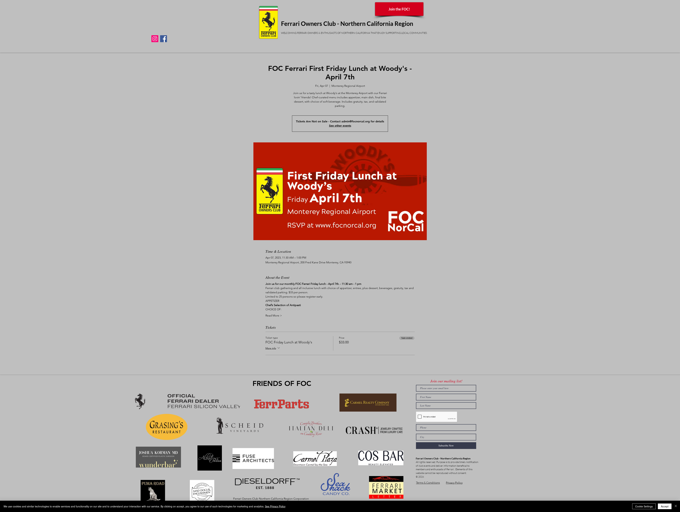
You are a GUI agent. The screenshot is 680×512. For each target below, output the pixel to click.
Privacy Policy (454, 482)
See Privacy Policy (275, 506)
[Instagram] (154, 38)
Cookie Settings (644, 506)
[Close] (676, 506)
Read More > (273, 315)
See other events (340, 125)
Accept (664, 506)
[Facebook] (163, 38)
